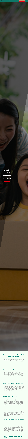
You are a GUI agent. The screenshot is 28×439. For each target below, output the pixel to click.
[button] (22, 1)
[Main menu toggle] (26, 1)
